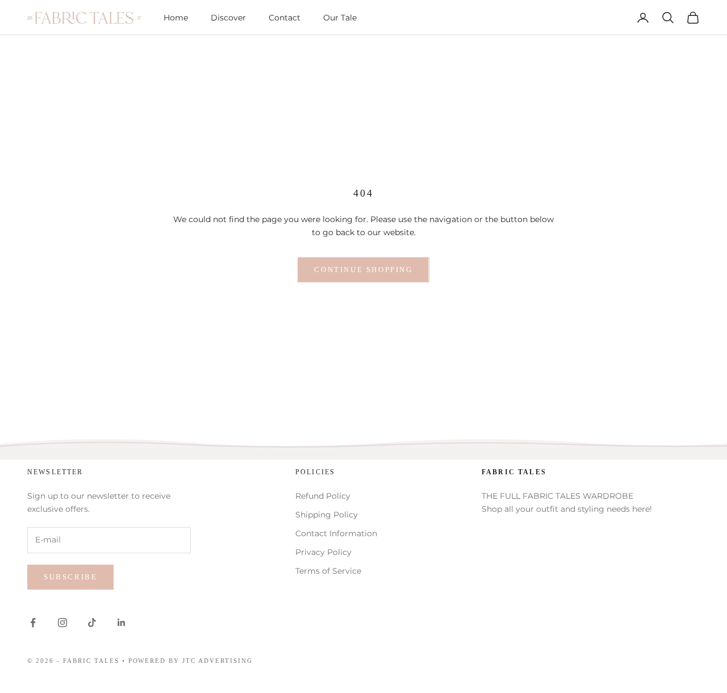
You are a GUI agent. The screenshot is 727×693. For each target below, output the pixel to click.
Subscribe (70, 577)
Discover (228, 17)
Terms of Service (328, 571)
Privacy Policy (323, 552)
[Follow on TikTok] (92, 622)
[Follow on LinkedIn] (121, 622)
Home (176, 17)
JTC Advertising (217, 660)
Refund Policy (322, 496)
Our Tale (340, 17)
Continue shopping (363, 269)
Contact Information (336, 533)
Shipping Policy (326, 515)
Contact (284, 17)
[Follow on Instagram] (62, 622)
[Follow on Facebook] (33, 622)
